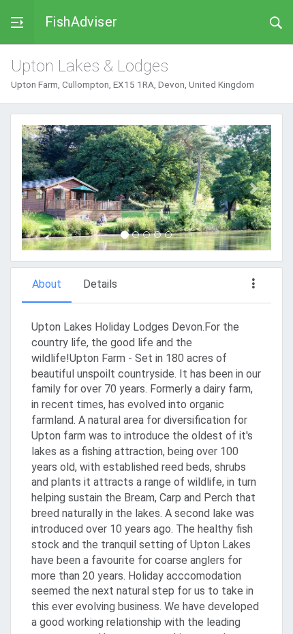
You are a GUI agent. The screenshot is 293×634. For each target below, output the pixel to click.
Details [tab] (100, 284)
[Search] (276, 22)
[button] (40, 187)
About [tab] (46, 284)
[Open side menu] (17, 22)
